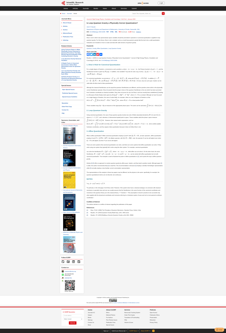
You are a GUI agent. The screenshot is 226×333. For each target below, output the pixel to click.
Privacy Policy (153, 322)
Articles (75, 8)
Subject (90, 315)
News (105, 8)
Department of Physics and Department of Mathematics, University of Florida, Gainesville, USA (113, 29)
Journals (86, 8)
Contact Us (65, 110)
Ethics (107, 312)
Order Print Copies (129, 315)
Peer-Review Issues (111, 320)
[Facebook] (68, 261)
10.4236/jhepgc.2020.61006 (97, 32)
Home (66, 8)
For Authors (109, 317)
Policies (153, 310)
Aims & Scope (67, 22)
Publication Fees (68, 36)
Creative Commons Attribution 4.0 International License (126, 302)
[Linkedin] (73, 261)
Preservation (153, 317)
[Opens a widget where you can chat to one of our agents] (219, 330)
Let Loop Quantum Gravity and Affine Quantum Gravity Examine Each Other (71, 72)
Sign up (105, 331)
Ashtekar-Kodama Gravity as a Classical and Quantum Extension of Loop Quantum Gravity (71, 78)
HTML (112, 32)
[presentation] (132, 69)
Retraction (153, 320)
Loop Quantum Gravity (114, 48)
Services (124, 8)
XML (116, 32)
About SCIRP (111, 310)
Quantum (89, 48)
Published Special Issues (69, 93)
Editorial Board (67, 33)
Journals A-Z (91, 312)
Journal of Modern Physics (70, 125)
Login (161, 3)
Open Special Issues (68, 89)
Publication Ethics (155, 315)
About (114, 8)
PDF (107, 32)
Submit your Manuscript (118, 331)
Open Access (153, 312)
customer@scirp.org (70, 271)
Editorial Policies (110, 315)
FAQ (63, 113)
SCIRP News (133, 331)
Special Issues (110, 325)
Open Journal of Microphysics (71, 212)
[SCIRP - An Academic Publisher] (72, 3)
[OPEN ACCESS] (143, 3)
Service (127, 310)
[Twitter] (63, 261)
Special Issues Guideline (69, 96)
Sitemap (90, 320)
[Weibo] (79, 261)
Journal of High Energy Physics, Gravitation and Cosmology (103, 19)
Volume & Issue (128, 322)
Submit (134, 8)
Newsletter (65, 103)
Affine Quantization (102, 48)
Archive (65, 29)
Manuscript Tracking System (132, 312)
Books (96, 8)
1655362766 (68, 278)
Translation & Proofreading (131, 317)
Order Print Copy (67, 106)
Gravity (94, 48)
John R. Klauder (91, 27)
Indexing (65, 40)
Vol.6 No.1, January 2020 (128, 19)
